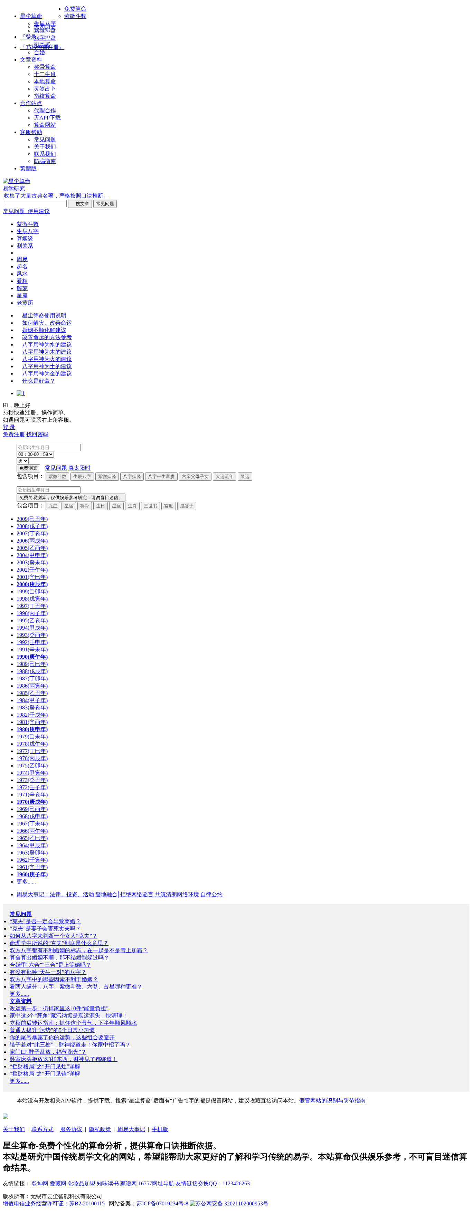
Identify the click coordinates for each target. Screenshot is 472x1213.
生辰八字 (45, 23)
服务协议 (71, 1129)
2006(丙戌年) (32, 541)
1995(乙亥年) (32, 620)
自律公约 (211, 894)
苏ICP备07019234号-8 (162, 1203)
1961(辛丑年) (32, 867)
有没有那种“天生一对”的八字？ (48, 972)
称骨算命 (45, 67)
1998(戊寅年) (32, 599)
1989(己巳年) (32, 664)
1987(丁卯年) (32, 678)
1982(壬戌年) (32, 715)
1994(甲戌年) (32, 628)
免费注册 (14, 434)
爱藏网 (58, 1183)
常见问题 (45, 139)
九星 (52, 505)
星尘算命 (31, 16)
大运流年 (225, 476)
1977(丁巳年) (32, 751)
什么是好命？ (38, 381)
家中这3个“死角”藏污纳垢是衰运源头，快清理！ (69, 1016)
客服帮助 (31, 132)
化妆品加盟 (81, 1183)
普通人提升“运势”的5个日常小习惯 (52, 1030)
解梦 (22, 288)
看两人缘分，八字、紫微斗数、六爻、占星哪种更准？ (76, 987)
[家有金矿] (5, 1117)
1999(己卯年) (32, 591)
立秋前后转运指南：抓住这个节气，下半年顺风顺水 (73, 1023)
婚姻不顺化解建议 (44, 330)
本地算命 (45, 81)
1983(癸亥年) (32, 707)
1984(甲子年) (32, 700)
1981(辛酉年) (32, 722)
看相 (22, 281)
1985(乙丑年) (32, 693)
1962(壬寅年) (32, 860)
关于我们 (45, 147)
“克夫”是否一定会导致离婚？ (45, 921)
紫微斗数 (75, 16)
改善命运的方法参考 (47, 337)
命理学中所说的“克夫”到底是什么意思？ (59, 943)
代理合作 (45, 110)
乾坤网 (40, 1183)
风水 (22, 274)
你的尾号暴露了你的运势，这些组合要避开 (62, 1037)
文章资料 (31, 60)
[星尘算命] (16, 181)
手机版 (160, 1129)
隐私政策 (100, 1129)
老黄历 (25, 303)
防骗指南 (45, 161)
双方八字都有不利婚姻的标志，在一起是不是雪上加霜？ (79, 950)
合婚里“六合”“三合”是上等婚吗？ (50, 965)
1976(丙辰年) (32, 758)
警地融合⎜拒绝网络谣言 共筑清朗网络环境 (147, 894)
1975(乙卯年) (32, 765)
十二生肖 (45, 74)
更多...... (26, 882)
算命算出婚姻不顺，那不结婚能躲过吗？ (59, 958)
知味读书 (108, 1183)
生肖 (132, 505)
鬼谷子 (186, 505)
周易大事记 (131, 1129)
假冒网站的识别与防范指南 (332, 1101)
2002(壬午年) (32, 570)
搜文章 (80, 203)
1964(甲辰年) (32, 845)
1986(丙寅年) (32, 686)
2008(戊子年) (32, 526)
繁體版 (28, 168)
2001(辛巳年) (32, 577)
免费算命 (75, 9)
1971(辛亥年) (32, 794)
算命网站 (45, 125)
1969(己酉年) (32, 809)
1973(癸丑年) (32, 780)
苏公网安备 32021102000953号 (231, 1203)
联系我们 (45, 154)
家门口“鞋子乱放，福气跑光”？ (48, 1052)
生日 (100, 505)
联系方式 (42, 1129)
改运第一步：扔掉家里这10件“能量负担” (59, 1008)
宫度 (168, 505)
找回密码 (37, 434)
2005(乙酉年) (32, 548)
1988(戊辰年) (32, 671)
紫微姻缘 (107, 476)
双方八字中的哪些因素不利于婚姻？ (54, 979)
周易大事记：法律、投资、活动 (55, 894)
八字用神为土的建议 (47, 366)
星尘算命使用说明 (44, 315)
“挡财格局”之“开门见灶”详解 (45, 1066)
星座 (22, 295)
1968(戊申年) (32, 816)
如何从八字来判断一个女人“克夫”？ (53, 936)
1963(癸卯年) (32, 853)
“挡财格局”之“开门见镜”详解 (45, 1074)
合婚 (39, 52)
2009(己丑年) (32, 519)
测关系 (42, 45)
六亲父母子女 (195, 476)
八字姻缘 (132, 476)
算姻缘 (25, 238)
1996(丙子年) (32, 613)
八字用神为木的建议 (47, 352)
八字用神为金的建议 (47, 373)
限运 (244, 476)
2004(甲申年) (32, 555)
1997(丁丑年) (32, 606)
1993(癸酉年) (32, 635)
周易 (22, 259)
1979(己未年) (32, 736)
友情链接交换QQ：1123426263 (213, 1183)
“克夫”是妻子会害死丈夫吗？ (45, 929)
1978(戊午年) (32, 744)
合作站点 (31, 103)
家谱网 (128, 1183)
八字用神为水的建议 (47, 344)
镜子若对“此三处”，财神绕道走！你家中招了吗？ (70, 1045)
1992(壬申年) (32, 642)
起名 (22, 266)
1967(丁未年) (32, 824)
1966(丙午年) (32, 831)
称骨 (84, 505)
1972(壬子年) (32, 787)
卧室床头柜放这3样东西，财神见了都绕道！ (63, 1059)
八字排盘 (45, 38)
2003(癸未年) (32, 562)
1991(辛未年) (32, 649)
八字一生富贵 (161, 476)
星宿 (68, 505)
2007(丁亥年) (32, 533)
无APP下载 (47, 118)
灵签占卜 (45, 89)
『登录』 (31, 37)
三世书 (150, 505)
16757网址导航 (156, 1183)
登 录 (9, 427)
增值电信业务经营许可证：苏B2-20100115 (54, 1203)
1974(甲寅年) (32, 773)
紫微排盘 (45, 31)
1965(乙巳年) (32, 838)
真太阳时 (79, 468)
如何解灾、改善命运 (47, 323)
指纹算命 (45, 96)
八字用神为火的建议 (47, 359)
